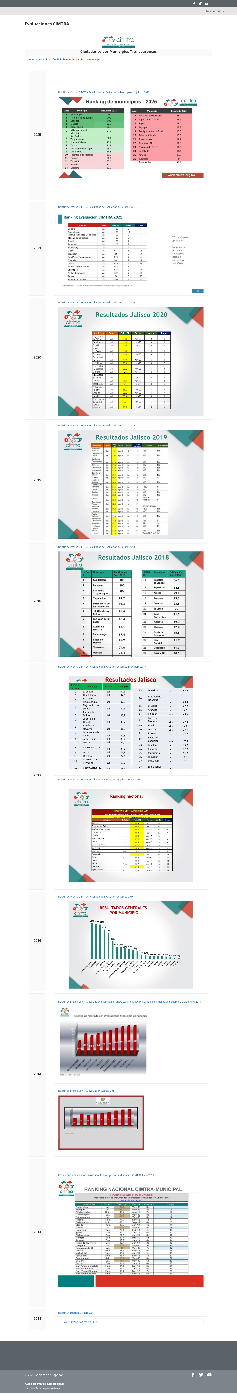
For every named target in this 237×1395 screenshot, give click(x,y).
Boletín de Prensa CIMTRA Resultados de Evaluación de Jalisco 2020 (96, 302)
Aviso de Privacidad (44, 1384)
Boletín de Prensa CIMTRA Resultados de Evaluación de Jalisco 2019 (96, 425)
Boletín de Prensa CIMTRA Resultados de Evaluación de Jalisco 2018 (96, 547)
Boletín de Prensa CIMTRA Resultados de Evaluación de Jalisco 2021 (96, 207)
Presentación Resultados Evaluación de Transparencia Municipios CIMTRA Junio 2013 (106, 1175)
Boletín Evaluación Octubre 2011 (76, 1312)
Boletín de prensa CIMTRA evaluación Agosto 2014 (87, 1090)
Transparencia (213, 11)
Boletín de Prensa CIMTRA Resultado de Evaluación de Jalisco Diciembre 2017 (102, 666)
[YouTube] (206, 4)
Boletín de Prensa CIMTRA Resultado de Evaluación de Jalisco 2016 (96, 896)
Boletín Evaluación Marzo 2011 (79, 1322)
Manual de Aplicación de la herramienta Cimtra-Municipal (65, 59)
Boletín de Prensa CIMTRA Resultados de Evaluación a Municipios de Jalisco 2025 (104, 92)
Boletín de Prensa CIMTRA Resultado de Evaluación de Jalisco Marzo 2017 (100, 779)
